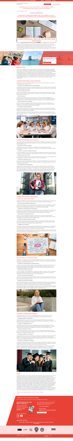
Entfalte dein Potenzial (35, 392)
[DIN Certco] (30, 429)
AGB (50, 435)
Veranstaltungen (48, 0)
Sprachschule (46, 422)
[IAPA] (47, 430)
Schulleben (41, 392)
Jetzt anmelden (47, 4)
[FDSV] (25, 429)
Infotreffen (23, 435)
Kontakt (42, 0)
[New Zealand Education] (19, 430)
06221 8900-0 (45, 406)
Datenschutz (46, 436)
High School (36, 7)
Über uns (54, 0)
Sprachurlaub (21, 422)
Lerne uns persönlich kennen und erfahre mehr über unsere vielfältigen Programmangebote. (32, 399)
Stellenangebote (36, 423)
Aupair (51, 7)
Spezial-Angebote (40, 422)
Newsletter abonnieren (41, 412)
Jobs (27, 435)
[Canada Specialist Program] (36, 429)
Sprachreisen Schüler (26, 7)
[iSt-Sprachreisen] (23, 4)
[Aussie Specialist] (42, 430)
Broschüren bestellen (56, 4)
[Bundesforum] (53, 430)
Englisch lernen (33, 422)
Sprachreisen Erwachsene (30, 8)
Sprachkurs (51, 422)
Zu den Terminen (46, 62)
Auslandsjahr (45, 7)
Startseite (18, 435)
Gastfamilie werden (44, 8)
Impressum (46, 435)
